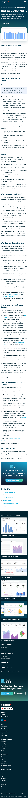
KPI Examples (4, 7)
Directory (3, 780)
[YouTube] (5, 720)
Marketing (3, 744)
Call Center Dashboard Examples (10, 515)
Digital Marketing (5, 759)
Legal (7, 793)
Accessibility (20, 793)
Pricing (2, 733)
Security (11, 793)
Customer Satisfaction (14, 294)
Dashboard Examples (6, 739)
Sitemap (3, 793)
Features (3, 771)
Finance (3, 748)
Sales (2, 750)
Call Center (10, 7)
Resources (3, 778)
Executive (3, 746)
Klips (2, 724)
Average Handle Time (9, 296)
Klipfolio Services (5, 716)
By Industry (3, 786)
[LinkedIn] (2, 720)
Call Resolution (7, 495)
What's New (4, 735)
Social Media (4, 741)
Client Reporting (5, 729)
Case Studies (4, 789)
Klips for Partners (6, 769)
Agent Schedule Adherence (10, 503)
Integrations (4, 726)
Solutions (3, 774)
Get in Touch (20, 693)
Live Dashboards (5, 731)
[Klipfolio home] (5, 2)
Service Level (15, 441)
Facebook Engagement (6, 765)
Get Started (6, 23)
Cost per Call (6, 506)
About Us (3, 712)
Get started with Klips (14, 480)
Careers (3, 714)
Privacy (15, 793)
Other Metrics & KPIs (7, 644)
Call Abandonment (8, 497)
